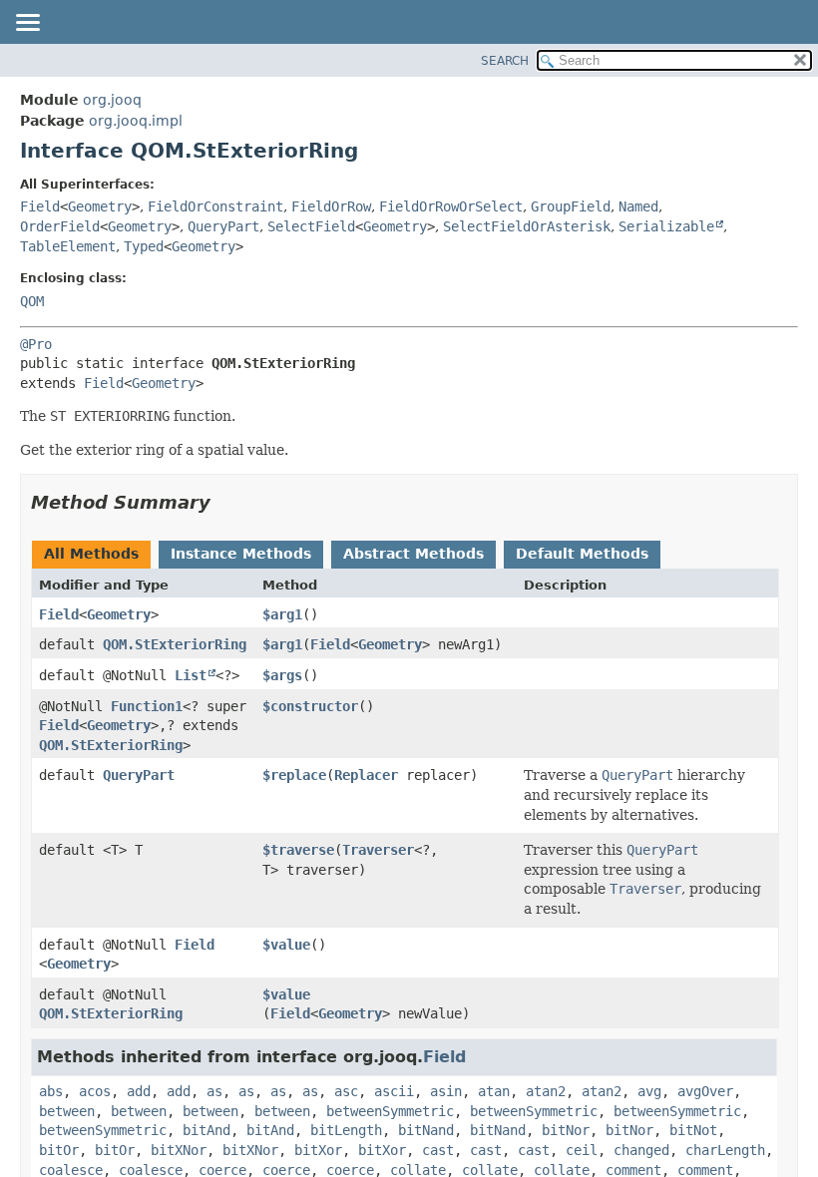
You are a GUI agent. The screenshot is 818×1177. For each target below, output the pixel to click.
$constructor (310, 706)
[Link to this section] (224, 502)
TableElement (68, 246)
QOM (32, 301)
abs (51, 1091)
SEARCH (505, 61)
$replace (294, 775)
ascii (394, 1091)
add (139, 1091)
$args (282, 675)
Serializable (666, 226)
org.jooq (112, 100)
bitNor (566, 1130)
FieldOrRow (331, 206)
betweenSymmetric (390, 1111)
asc (346, 1091)
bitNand (426, 1130)
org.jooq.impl (136, 121)
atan (494, 1091)
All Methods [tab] (91, 554)
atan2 (546, 1091)
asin (446, 1091)
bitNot (693, 1130)
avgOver (705, 1091)
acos (95, 1091)
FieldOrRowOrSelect (451, 206)
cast (438, 1150)
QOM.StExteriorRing (174, 644)
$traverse (298, 850)
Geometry (100, 206)
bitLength (346, 1130)
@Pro (36, 344)
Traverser (378, 850)
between (67, 1111)
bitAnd (206, 1130)
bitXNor (178, 1150)
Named (638, 206)
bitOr (59, 1150)
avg (649, 1091)
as (214, 1091)
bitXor (318, 1150)
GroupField (571, 206)
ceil (582, 1150)
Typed (144, 246)
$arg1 (282, 614)
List (190, 675)
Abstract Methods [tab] (413, 554)
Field (40, 206)
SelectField (311, 226)
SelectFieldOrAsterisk (527, 226)
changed (641, 1150)
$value (286, 945)
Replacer (366, 775)
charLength (725, 1150)
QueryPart (223, 226)
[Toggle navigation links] (27, 24)
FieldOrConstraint (215, 206)
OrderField (60, 226)
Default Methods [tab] (582, 554)
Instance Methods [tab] (241, 554)
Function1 (147, 706)
